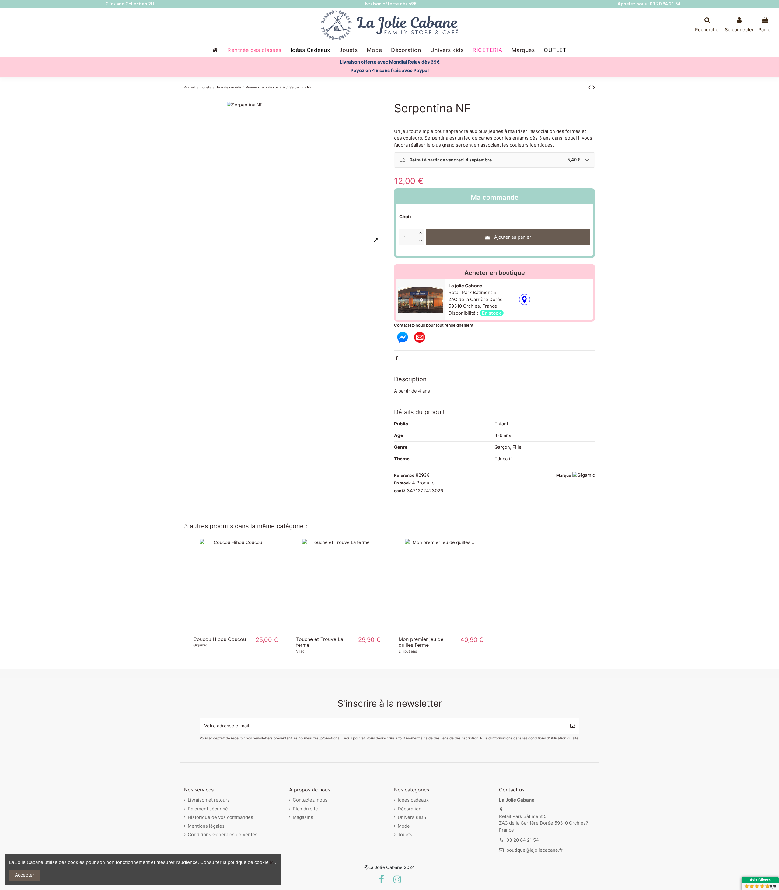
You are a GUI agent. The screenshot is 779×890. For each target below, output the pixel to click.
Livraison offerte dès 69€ (389, 3)
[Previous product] (590, 87)
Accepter (24, 875)
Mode (404, 826)
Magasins (303, 817)
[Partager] (397, 358)
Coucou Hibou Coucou (219, 639)
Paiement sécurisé (208, 809)
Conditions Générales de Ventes (222, 834)
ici (272, 862)
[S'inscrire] (572, 726)
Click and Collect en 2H (129, 3)
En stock (402, 482)
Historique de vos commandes (220, 817)
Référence (404, 475)
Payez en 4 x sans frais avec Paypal (390, 70)
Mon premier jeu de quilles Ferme (421, 642)
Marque (563, 475)
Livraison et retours (209, 800)
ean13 (400, 490)
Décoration (409, 809)
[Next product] (593, 87)
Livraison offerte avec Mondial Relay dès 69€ (390, 62)
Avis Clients (760, 880)
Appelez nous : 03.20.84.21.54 (649, 3)
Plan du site (305, 809)
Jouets (405, 834)
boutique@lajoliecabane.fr (534, 850)
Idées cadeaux (413, 800)
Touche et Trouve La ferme (319, 642)
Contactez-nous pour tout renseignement (433, 325)
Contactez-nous (310, 800)
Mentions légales (206, 826)
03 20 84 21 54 (522, 840)
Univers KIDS (412, 817)
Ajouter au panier (512, 237)
